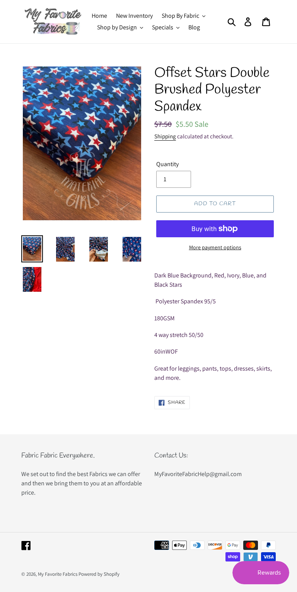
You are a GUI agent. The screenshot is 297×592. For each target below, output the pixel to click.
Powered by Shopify (99, 574)
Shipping (165, 136)
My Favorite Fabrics (57, 574)
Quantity (167, 164)
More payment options (215, 247)
